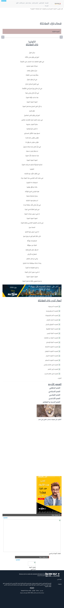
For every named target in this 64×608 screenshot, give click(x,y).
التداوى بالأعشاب (39, 585)
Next (63, 33)
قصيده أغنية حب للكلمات (51, 338)
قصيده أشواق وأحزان (52, 324)
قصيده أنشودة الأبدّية (51, 347)
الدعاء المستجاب (8, 583)
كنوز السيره (45, 585)
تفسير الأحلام (22, 3)
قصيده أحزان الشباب (52, 320)
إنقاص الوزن (22, 585)
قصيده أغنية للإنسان (52, 342)
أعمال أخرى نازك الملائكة (50, 300)
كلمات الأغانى (7, 585)
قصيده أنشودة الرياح (52, 356)
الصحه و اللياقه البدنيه (15, 585)
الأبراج (17, 3)
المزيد (47, 5)
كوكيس (33, 590)
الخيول (26, 585)
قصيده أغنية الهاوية (52, 329)
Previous (1, 33)
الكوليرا (32, 9)
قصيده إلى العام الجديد (51, 374)
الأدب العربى (60, 9)
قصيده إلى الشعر (53, 369)
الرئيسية (46, 3)
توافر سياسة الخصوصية (26, 590)
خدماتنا (37, 590)
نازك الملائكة (38, 9)
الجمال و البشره (35, 3)
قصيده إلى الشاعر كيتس (51, 365)
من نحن (41, 590)
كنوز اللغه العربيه (32, 585)
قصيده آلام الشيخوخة (52, 315)
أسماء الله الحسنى (16, 583)
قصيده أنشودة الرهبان (51, 351)
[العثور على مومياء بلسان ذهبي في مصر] (49, 410)
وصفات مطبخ (28, 3)
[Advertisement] (35, 16)
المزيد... (59, 378)
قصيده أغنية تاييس (52, 333)
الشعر (55, 9)
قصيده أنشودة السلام (51, 360)
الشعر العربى (41, 3)
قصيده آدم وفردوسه (52, 311)
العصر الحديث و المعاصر (47, 9)
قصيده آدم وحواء (53, 306)
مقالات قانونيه (48, 586)
